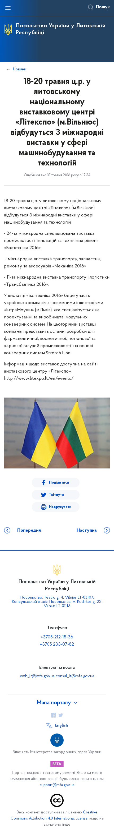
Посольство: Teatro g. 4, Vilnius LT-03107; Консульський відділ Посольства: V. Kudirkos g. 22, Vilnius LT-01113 (57, 601)
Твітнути (56, 495)
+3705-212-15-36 (57, 637)
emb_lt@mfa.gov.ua (37, 676)
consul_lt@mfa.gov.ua (75, 676)
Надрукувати (60, 507)
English (61, 725)
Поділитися (59, 483)
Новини (19, 69)
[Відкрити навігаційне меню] (8, 8)
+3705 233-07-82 (57, 644)
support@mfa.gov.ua (57, 785)
